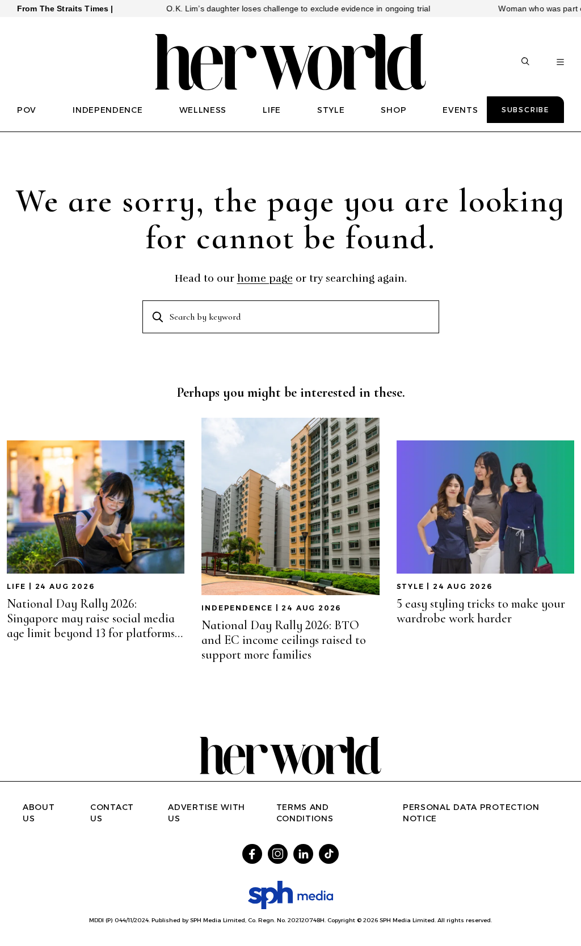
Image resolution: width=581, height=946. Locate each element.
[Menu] (560, 62)
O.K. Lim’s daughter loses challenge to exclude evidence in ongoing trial (278, 8)
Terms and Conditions (305, 813)
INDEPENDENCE (107, 110)
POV (26, 110)
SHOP (393, 110)
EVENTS (460, 110)
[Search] (525, 62)
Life (16, 586)
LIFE (272, 110)
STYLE (331, 110)
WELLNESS (203, 110)
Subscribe (525, 109)
